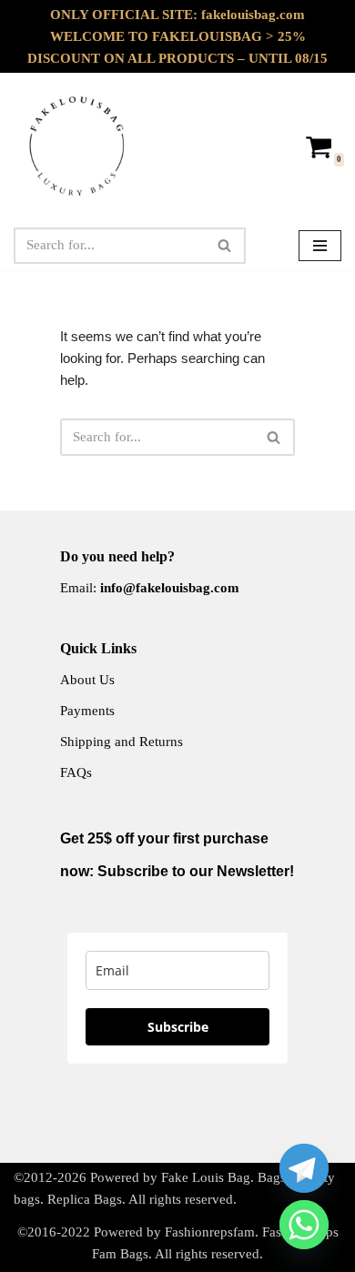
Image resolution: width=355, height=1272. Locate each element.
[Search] (225, 245)
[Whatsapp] (304, 1224)
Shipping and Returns (121, 741)
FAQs (76, 772)
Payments (87, 710)
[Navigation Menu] (320, 245)
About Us (87, 679)
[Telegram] (304, 1168)
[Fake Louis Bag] (77, 146)
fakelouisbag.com (253, 14)
